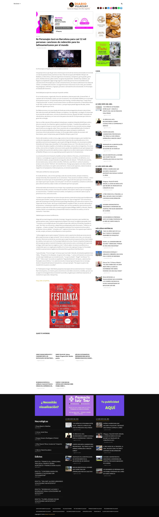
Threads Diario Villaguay (95, 508)
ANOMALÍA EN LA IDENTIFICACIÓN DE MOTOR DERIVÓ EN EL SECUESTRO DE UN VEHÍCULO (112, 146)
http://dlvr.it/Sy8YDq (42, 281)
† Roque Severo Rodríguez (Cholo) (46, 438)
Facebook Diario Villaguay (74, 511)
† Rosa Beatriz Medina (42, 426)
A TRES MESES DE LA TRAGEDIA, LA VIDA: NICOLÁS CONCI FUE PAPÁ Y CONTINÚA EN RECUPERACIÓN (113, 196)
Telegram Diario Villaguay (111, 508)
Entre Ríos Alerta (87, 511)
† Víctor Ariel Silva (41, 432)
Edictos (38, 457)
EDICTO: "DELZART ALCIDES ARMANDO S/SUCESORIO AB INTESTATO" (49, 482)
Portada (38, 36)
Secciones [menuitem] (16, 3)
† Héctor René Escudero (43, 450)
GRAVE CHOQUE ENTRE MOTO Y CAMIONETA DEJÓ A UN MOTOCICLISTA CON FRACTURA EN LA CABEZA (45, 356)
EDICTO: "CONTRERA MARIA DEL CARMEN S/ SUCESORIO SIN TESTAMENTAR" (46, 473)
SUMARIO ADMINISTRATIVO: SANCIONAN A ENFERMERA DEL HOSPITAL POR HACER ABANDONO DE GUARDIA (113, 208)
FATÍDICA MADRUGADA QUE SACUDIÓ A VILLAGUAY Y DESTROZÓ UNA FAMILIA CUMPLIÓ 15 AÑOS (113, 172)
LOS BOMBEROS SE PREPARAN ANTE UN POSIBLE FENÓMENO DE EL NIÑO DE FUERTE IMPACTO (112, 219)
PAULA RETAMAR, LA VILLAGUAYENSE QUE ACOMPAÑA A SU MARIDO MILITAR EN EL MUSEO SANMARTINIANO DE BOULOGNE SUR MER (112, 281)
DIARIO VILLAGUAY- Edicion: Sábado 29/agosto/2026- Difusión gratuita (64, 356)
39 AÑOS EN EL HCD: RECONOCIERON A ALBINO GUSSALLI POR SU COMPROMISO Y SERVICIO (113, 123)
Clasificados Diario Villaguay (110, 511)
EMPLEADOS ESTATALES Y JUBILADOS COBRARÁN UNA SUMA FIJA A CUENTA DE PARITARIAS (113, 254)
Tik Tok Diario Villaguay (80, 508)
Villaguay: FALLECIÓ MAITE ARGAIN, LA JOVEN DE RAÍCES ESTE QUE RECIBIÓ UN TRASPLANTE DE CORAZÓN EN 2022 (113, 185)
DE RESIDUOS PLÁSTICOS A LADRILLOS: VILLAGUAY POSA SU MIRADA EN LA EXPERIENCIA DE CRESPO (44, 384)
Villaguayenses (57, 508)
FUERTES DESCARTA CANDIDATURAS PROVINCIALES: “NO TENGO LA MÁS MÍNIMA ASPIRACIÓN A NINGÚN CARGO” (112, 135)
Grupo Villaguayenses (59, 511)
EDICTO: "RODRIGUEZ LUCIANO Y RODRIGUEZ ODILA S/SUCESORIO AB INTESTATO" (48, 491)
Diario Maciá (97, 511)
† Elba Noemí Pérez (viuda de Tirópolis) (48, 444)
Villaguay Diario (67, 508)
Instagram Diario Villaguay (43, 511)
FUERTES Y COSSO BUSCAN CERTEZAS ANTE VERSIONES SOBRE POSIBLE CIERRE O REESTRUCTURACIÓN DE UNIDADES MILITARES (64, 384)
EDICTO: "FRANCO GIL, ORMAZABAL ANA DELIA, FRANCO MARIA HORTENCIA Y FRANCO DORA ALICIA (48, 464)
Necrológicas (41, 421)
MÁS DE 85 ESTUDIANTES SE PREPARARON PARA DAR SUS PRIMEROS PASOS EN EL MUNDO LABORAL (83, 356)
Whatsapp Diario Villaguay (43, 508)
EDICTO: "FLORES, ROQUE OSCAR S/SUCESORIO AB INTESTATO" (47, 500)
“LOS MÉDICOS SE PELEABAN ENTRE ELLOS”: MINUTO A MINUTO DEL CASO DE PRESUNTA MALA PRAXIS (112, 110)
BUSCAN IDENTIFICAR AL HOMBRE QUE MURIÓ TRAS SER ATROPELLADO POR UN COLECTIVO (113, 157)
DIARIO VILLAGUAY (50, 514)
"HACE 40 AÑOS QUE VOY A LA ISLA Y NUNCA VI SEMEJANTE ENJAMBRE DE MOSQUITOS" (111, 233)
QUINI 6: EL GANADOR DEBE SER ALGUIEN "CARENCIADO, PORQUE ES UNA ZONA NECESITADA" (112, 244)
